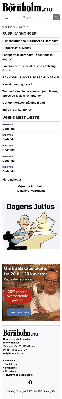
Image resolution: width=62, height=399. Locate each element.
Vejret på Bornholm (31, 186)
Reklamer (10, 360)
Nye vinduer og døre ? (17, 84)
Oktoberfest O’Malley (16, 47)
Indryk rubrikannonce (17, 109)
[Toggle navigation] (6, 17)
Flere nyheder (11, 179)
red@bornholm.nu (13, 353)
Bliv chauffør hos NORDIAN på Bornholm (30, 41)
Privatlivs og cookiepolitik (19, 374)
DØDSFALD (7, 124)
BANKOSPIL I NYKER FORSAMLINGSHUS (31, 77)
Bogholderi (11, 367)
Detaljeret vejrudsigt (31, 190)
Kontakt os (11, 364)
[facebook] (31, 382)
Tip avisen (10, 371)
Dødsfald (8, 128)
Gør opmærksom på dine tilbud (23, 102)
